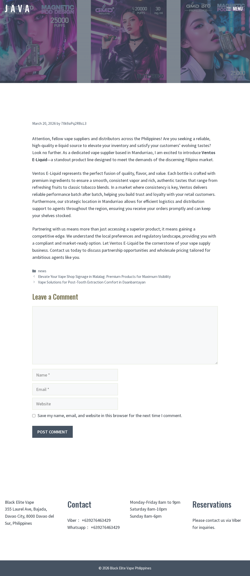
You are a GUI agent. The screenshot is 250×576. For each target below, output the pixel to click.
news (42, 271)
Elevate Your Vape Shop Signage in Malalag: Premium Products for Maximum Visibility (104, 276)
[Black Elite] (17, 8)
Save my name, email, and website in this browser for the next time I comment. (110, 415)
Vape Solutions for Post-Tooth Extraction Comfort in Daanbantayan (92, 282)
